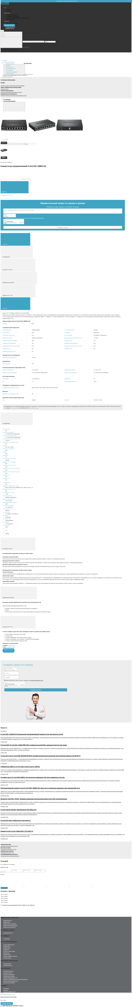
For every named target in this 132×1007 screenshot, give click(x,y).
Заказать (4, 192)
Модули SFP (6, 949)
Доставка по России (8, 269)
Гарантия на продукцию (11, 14)
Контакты (8, 11)
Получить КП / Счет (9, 25)
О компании (9, 9)
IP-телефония (9, 70)
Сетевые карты (6, 948)
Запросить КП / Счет (8, 295)
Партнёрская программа (11, 23)
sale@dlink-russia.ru (9, 28)
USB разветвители (7, 965)
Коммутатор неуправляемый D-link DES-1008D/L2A (15, 905)
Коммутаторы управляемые (9, 923)
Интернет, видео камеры (9, 951)
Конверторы (6, 953)
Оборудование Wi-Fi (10, 68)
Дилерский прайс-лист (8, 971)
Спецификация (6, 257)
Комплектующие (10, 73)
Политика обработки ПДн (37, 218)
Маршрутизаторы (10, 63)
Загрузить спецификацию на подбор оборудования (17, 18)
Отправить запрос (62, 227)
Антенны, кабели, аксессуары (10, 956)
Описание (5, 244)
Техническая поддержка (9, 976)
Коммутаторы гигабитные (9, 927)
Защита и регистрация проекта (10, 981)
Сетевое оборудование (11, 72)
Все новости (3, 731)
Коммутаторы (9, 67)
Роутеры (8, 65)
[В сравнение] (11, 110)
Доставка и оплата (10, 19)
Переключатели (7, 954)
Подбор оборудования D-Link (12, 16)
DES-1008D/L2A (31, 905)
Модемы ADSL (6, 946)
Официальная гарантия (8, 282)
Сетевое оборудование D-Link (8, 994)
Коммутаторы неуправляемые (10, 925)
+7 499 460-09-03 (10, 27)
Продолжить (4, 888)
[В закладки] (31, 110)
